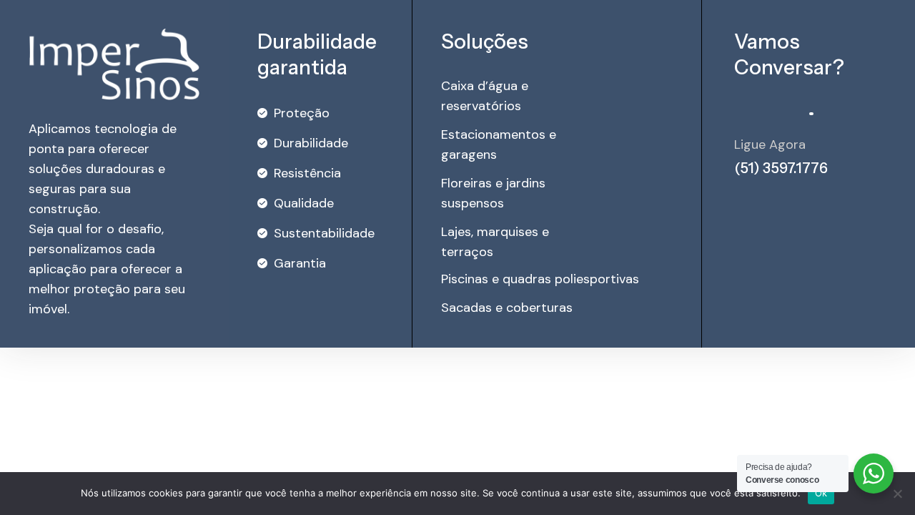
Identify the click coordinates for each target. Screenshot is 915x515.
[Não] (897, 493)
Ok (821, 493)
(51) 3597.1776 (781, 168)
